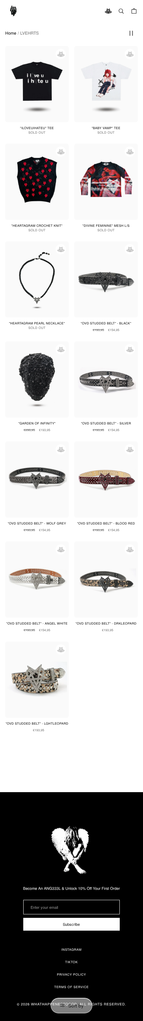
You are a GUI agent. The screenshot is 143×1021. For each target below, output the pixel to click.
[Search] (121, 11)
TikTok (71, 962)
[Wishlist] (108, 11)
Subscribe (71, 924)
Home (10, 33)
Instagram (71, 949)
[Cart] (134, 11)
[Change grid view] (131, 33)
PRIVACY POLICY (71, 974)
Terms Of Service (71, 986)
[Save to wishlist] (61, 54)
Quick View (110, 329)
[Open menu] (14, 11)
